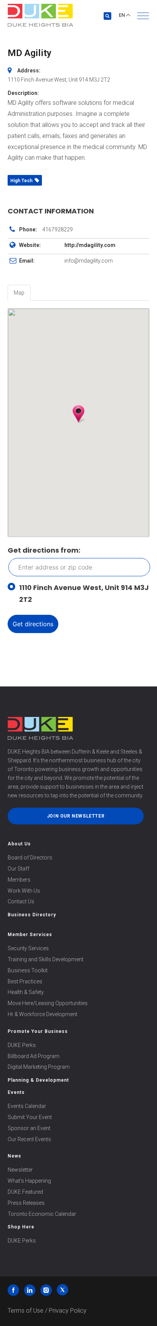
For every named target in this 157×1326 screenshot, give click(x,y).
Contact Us (21, 901)
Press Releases (26, 1203)
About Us (19, 844)
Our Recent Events (29, 1139)
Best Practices (25, 981)
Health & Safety (26, 992)
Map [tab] (19, 293)
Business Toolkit (28, 970)
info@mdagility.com (88, 261)
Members (19, 880)
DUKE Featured (25, 1192)
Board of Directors (30, 858)
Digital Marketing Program (39, 1067)
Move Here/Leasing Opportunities (48, 1003)
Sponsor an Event (29, 1128)
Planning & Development (38, 1080)
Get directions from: (44, 550)
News (14, 1156)
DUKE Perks (22, 1045)
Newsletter (20, 1170)
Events (16, 1092)
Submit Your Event (30, 1117)
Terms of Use (25, 1310)
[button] (143, 16)
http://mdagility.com (89, 245)
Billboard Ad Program (33, 1056)
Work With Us (24, 891)
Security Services (28, 948)
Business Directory (32, 914)
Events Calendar (27, 1106)
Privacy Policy (68, 1310)
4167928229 (57, 229)
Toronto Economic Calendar (42, 1214)
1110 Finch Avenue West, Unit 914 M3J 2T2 (84, 593)
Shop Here (21, 1227)
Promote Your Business (38, 1031)
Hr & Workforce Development (42, 1014)
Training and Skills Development (45, 959)
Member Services (30, 934)
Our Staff (18, 869)
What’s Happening (29, 1181)
